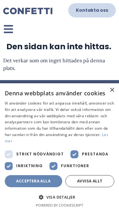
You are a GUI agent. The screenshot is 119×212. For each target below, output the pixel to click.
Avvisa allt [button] (89, 181)
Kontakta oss (92, 10)
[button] (59, 197)
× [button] (111, 90)
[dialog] (59, 147)
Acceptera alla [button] (33, 181)
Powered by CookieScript (59, 205)
